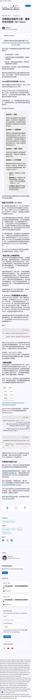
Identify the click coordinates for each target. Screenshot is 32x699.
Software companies (5, 687)
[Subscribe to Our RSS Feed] (12, 649)
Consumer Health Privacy (7, 694)
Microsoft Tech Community (7, 685)
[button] (9, 401)
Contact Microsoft (24, 694)
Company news (9, 689)
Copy (26, 330)
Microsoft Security (12, 678)
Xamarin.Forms (7, 533)
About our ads (13, 698)
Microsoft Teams (21, 680)
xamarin (19, 529)
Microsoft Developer (24, 682)
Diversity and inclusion (6, 691)
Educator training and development (14, 674)
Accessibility (16, 691)
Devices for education (12, 671)
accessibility (6, 529)
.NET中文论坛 (7, 499)
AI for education (16, 676)
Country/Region (8, 623)
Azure (16, 682)
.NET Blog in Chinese (8, 521)
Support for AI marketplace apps (18, 683)
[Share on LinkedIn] (12, 540)
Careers (21, 687)
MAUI (13, 529)
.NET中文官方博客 (14, 7)
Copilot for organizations (17, 662)
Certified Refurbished (24, 667)
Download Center (16, 665)
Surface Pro (3, 660)
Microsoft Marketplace (21, 685)
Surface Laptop (11, 660)
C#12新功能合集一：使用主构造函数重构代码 (15, 587)
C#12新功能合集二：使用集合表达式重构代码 (15, 600)
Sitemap (16, 694)
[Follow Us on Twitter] (4, 649)
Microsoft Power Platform (9, 680)
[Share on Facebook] (3, 540)
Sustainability (23, 691)
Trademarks (24, 696)
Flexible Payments (18, 669)
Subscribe (7, 636)
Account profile (7, 665)
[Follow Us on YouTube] (8, 649)
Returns (7, 667)
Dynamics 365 (21, 678)
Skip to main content (5, 1)
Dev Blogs (4, 7)
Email (5, 616)
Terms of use (16, 696)
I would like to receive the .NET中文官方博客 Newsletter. (15, 631)
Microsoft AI (3, 678)
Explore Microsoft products (14, 663)
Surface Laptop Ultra (21, 660)
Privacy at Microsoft (19, 689)
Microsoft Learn (4, 683)
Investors (27, 689)
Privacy (2, 696)
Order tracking (13, 667)
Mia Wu (8, 27)
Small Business (10, 682)
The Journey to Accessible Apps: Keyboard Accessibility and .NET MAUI (16, 43)
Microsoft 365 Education (12, 672)
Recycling (6, 698)
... (19, 9)
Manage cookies (8, 696)
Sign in (28, 5)
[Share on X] (7, 540)
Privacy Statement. (15, 632)
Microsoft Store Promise (6, 669)
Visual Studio (15, 687)
